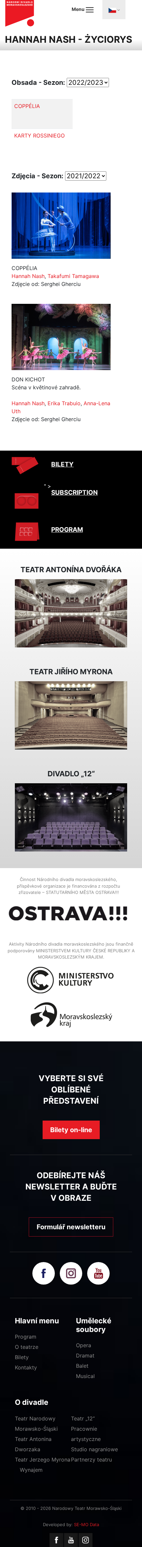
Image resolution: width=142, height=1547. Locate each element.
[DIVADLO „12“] (71, 817)
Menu (79, 9)
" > (47, 486)
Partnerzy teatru (91, 1459)
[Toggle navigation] (113, 9)
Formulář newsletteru (71, 1227)
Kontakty (26, 1367)
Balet (82, 1365)
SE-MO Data (86, 1524)
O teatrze (26, 1347)
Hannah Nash (28, 276)
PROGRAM (67, 529)
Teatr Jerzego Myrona (42, 1459)
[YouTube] (71, 1540)
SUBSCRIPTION (74, 492)
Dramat (85, 1355)
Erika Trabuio (64, 403)
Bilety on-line (71, 1130)
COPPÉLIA (27, 106)
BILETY (62, 464)
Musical (85, 1376)
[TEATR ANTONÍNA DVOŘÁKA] (71, 613)
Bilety (22, 1357)
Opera (83, 1345)
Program (25, 1336)
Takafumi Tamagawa (73, 276)
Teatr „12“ (83, 1418)
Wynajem (31, 1469)
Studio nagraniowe (94, 1449)
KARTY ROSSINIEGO (39, 135)
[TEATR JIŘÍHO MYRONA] (71, 715)
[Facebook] (56, 1540)
